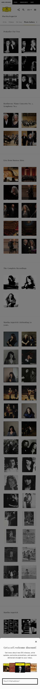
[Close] (36, 641)
